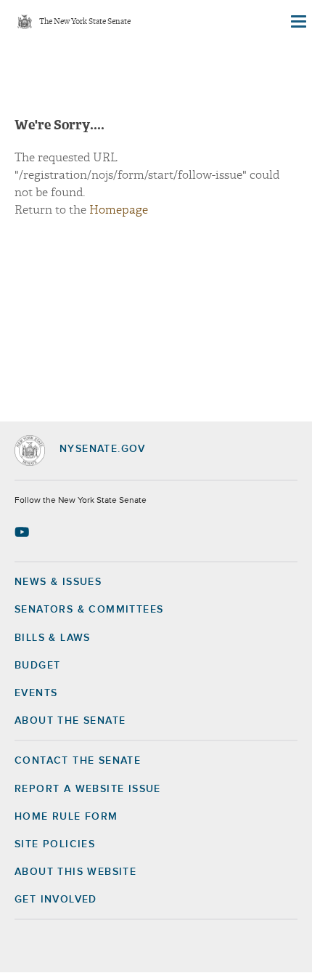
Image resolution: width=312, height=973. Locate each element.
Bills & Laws (53, 638)
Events (36, 693)
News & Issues (58, 582)
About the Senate (70, 721)
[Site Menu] (297, 22)
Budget (37, 666)
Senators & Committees (89, 610)
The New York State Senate (85, 22)
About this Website (75, 872)
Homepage (118, 210)
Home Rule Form (66, 817)
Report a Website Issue (88, 789)
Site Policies (55, 844)
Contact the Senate (78, 761)
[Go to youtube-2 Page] (24, 532)
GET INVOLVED (56, 900)
